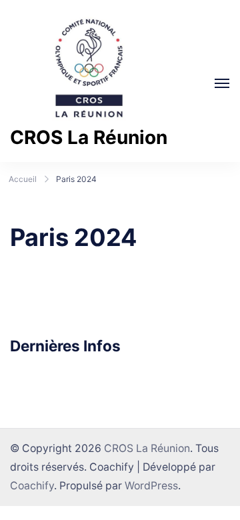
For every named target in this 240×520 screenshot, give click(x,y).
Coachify (32, 485)
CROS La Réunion (88, 137)
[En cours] (222, 83)
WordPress (151, 485)
